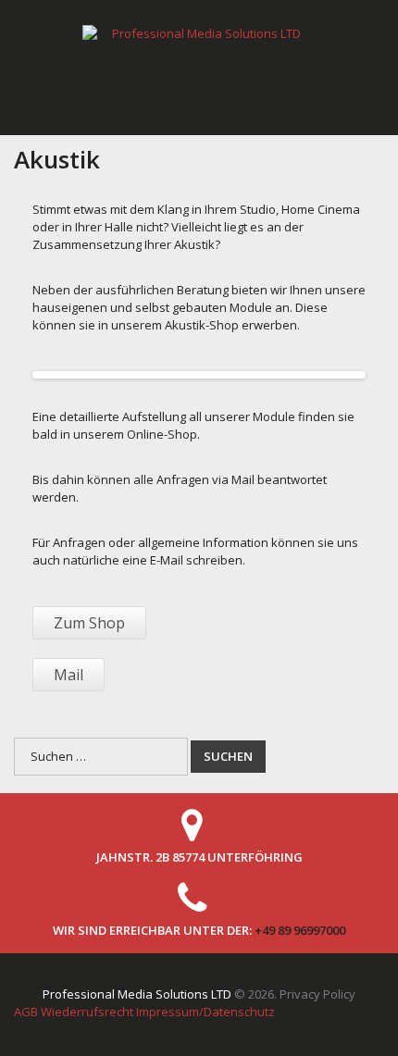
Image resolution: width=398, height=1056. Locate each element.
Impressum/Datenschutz (205, 1011)
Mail (68, 675)
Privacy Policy (317, 994)
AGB (26, 1011)
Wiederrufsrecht (87, 1011)
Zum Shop (89, 623)
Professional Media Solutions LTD (137, 994)
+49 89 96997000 (300, 930)
